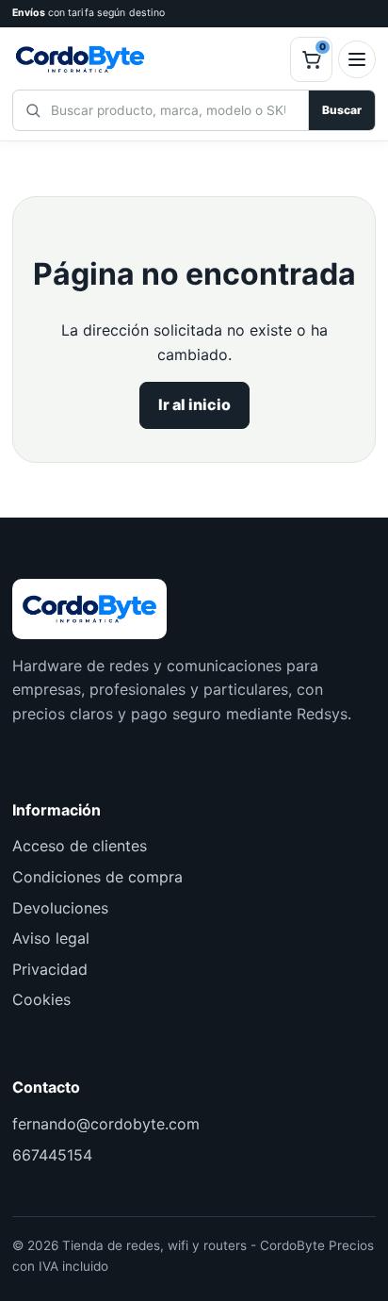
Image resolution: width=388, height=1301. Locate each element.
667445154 (52, 1154)
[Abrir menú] (357, 59)
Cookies (41, 999)
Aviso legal (50, 938)
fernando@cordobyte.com (106, 1123)
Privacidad (50, 969)
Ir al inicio (194, 404)
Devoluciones (60, 907)
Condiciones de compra (97, 876)
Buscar (342, 110)
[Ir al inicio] (147, 59)
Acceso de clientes (79, 845)
